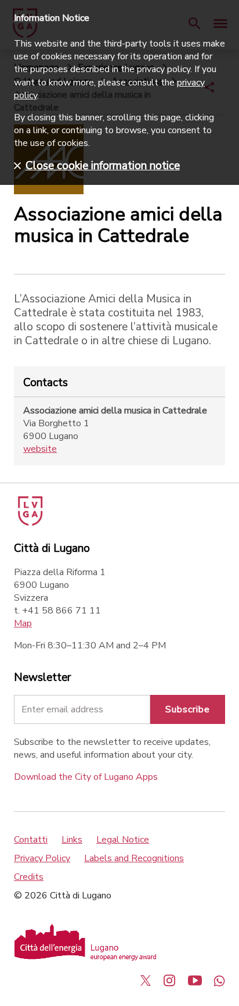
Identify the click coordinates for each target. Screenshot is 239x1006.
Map (23, 623)
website (40, 449)
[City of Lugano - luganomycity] (145, 980)
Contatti (31, 839)
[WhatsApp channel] (219, 980)
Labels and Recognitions (134, 858)
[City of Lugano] (29, 522)
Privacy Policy (42, 858)
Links (71, 839)
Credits (29, 877)
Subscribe (187, 709)
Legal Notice (122, 839)
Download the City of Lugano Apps (86, 776)
